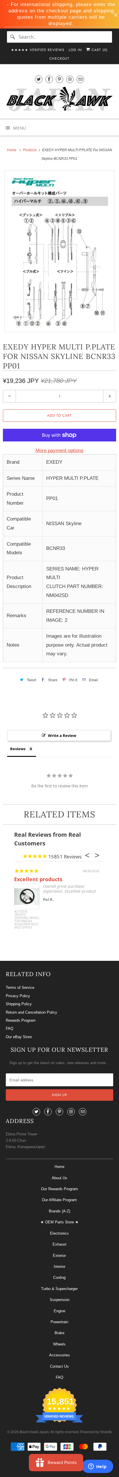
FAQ (9, 1028)
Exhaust (59, 1244)
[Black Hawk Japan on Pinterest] (59, 79)
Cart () (99, 50)
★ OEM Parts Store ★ (59, 1222)
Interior (59, 1266)
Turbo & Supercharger (59, 1289)
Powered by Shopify (96, 1432)
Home (59, 1167)
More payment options (59, 450)
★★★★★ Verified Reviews (37, 50)
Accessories (59, 1355)
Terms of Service (20, 987)
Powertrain (59, 1322)
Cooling (59, 1277)
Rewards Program (21, 1020)
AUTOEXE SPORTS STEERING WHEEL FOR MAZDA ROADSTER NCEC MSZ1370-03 (26, 919)
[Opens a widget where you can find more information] (97, 1467)
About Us (59, 1178)
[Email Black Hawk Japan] (80, 79)
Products (30, 150)
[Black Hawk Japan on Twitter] (38, 79)
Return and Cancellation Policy (31, 1012)
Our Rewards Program (59, 1189)
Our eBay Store (19, 1037)
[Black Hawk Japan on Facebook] (49, 79)
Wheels (59, 1344)
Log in (75, 50)
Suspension (59, 1300)
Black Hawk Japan (34, 1432)
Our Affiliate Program (59, 1200)
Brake (59, 1333)
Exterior (59, 1255)
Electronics (59, 1233)
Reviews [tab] (17, 748)
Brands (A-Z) (59, 1211)
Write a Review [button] (62, 735)
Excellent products (38, 879)
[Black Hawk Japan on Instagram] (70, 79)
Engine (59, 1311)
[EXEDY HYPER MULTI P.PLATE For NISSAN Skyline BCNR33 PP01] (59, 251)
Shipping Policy (19, 1004)
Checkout (59, 58)
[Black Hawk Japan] (59, 100)
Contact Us (59, 1366)
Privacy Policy (18, 996)
